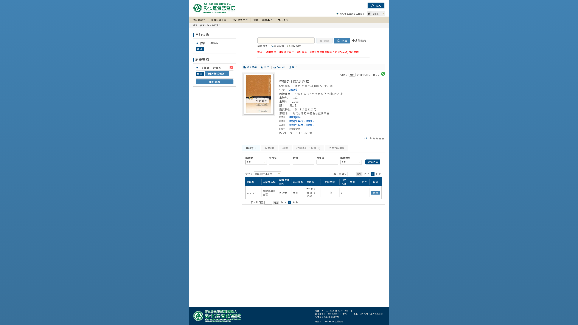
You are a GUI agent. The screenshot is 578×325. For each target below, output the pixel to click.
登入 (378, 5)
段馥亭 (293, 90)
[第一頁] (365, 174)
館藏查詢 (198, 20)
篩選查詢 (373, 162)
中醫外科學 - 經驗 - (301, 125)
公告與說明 (238, 20)
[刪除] (231, 67)
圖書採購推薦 (218, 20)
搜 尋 (200, 49)
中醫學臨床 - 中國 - (301, 121)
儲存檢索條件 (217, 74)
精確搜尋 (279, 46)
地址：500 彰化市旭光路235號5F (369, 313)
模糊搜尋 (296, 46)
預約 (375, 192)
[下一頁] (377, 174)
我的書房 (283, 20)
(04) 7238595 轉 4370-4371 (335, 310)
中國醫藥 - (296, 117)
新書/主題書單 (261, 20)
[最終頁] (380, 174)
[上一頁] (368, 174)
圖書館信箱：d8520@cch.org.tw (331, 313)
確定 (359, 173)
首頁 (195, 25)
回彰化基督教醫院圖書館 (352, 13)
